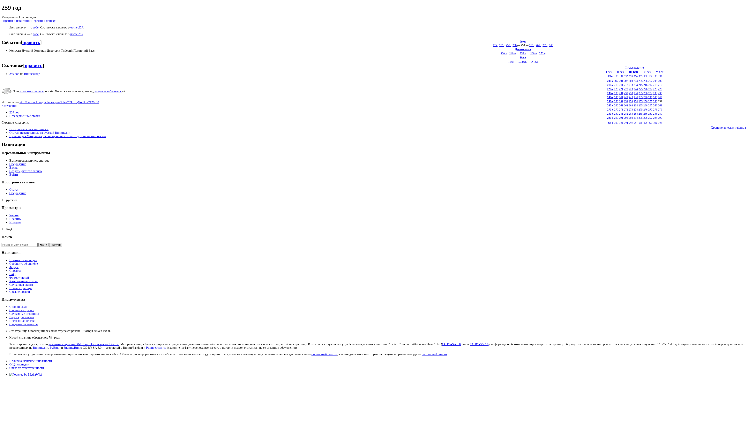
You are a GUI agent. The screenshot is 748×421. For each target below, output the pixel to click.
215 (641, 85)
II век (511, 61)
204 (636, 80)
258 (514, 45)
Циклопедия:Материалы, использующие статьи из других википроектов (57, 136)
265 (641, 105)
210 (616, 85)
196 (645, 76)
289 (660, 113)
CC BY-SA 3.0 (451, 344)
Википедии (40, 347)
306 (645, 123)
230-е (504, 53)
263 (551, 45)
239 (660, 93)
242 (626, 97)
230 (616, 93)
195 (640, 76)
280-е (610, 113)
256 (501, 45)
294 (636, 117)
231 (621, 93)
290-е (610, 117)
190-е (610, 76)
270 (616, 109)
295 (641, 117)
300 (616, 122)
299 (660, 117)
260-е (533, 53)
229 (660, 89)
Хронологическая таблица (728, 127)
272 (626, 109)
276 (645, 109)
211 (621, 85)
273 (631, 109)
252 (626, 101)
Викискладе (32, 73)
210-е (610, 85)
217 (650, 85)
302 (626, 123)
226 (645, 89)
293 (631, 117)
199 (660, 76)
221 (621, 89)
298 (655, 117)
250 (616, 101)
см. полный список (324, 354)
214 (636, 85)
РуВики (55, 347)
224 (636, 89)
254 (636, 101)
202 (626, 80)
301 (621, 123)
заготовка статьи (31, 91)
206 (645, 80)
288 (655, 113)
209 (660, 80)
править (31, 42)
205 (641, 80)
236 (645, 93)
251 (621, 101)
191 (621, 76)
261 (538, 45)
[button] (3, 200)
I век (609, 71)
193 (631, 76)
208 (655, 80)
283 (631, 113)
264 (636, 105)
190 (616, 76)
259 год (14, 73)
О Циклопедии (19, 364)
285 (641, 113)
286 (645, 113)
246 (645, 97)
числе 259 (76, 27)
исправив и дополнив (108, 91)
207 (650, 80)
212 (626, 85)
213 (631, 85)
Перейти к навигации (16, 20)
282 (626, 113)
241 (621, 97)
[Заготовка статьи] (6, 94)
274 (636, 109)
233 (631, 93)
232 (626, 93)
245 (641, 97)
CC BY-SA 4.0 (479, 344)
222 (626, 89)
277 (650, 109)
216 (645, 85)
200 (616, 81)
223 (631, 89)
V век (659, 71)
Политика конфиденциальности (30, 361)
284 (636, 113)
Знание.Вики (72, 347)
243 (631, 97)
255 (495, 45)
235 (641, 93)
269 (660, 105)
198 (655, 76)
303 (631, 123)
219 (660, 85)
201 (621, 80)
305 (640, 123)
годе (36, 27)
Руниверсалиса (156, 347)
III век (523, 61)
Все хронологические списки (29, 129)
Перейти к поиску (43, 20)
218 (655, 85)
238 (655, 93)
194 (636, 76)
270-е (542, 53)
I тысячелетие (634, 67)
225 (641, 89)
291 (621, 117)
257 (508, 45)
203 (631, 80)
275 (641, 109)
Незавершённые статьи (24, 116)
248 (655, 97)
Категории (9, 105)
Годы (523, 41)
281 (621, 113)
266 (645, 105)
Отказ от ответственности (26, 368)
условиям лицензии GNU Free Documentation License (84, 344)
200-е (610, 80)
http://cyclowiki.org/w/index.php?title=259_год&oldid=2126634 (59, 102)
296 (645, 117)
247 (650, 97)
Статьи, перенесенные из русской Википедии (39, 132)
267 (650, 105)
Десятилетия (523, 49)
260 (531, 45)
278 (655, 109)
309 (660, 123)
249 (660, 97)
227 (650, 89)
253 (631, 101)
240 (616, 97)
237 (650, 93)
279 (660, 109)
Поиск (7, 237)
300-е (610, 123)
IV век (534, 61)
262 (544, 45)
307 (650, 123)
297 (650, 117)
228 (655, 89)
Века (523, 57)
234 (636, 93)
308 (655, 123)
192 (626, 76)
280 (616, 113)
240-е (512, 53)
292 (626, 117)
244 (636, 97)
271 (621, 109)
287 (650, 113)
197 (650, 76)
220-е (610, 89)
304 (636, 123)
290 (616, 117)
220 (616, 89)
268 (655, 105)
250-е (523, 53)
